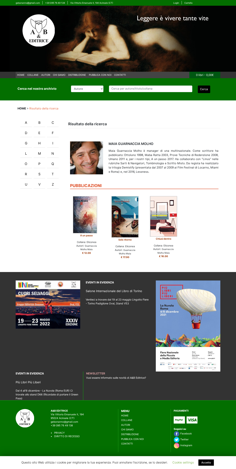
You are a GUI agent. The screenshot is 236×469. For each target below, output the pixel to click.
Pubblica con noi (100, 74)
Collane (33, 74)
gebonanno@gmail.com (28, 2)
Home (21, 74)
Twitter (184, 439)
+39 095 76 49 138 (55, 2)
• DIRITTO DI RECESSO (65, 436)
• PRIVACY (58, 432)
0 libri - (205, 75)
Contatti (120, 74)
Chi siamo (59, 74)
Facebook (186, 433)
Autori (45, 74)
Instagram (186, 445)
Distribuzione (77, 74)
